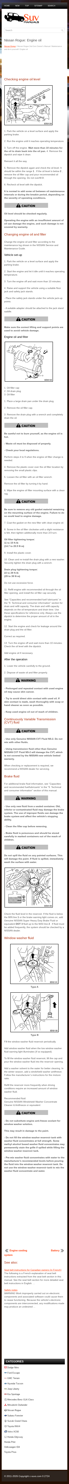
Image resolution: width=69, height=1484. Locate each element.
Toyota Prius (10, 1452)
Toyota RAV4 (13, 1426)
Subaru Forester (15, 1415)
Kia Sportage (13, 1394)
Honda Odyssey (15, 1437)
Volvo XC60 (13, 1431)
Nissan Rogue (10, 46)
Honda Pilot (9, 1442)
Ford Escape (13, 1373)
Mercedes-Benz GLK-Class (20, 1399)
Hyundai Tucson (15, 1383)
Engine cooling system (15, 1252)
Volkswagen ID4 (12, 1447)
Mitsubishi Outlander (17, 1405)
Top (27, 6)
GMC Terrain (13, 1378)
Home (7, 6)
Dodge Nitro (13, 1367)
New (17, 6)
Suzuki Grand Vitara (17, 1421)
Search (51, 6)
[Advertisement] (34, 63)
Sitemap (38, 6)
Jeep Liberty (13, 1389)
